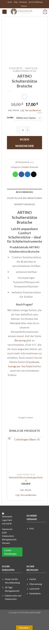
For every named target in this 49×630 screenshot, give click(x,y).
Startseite (15, 68)
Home (9, 2)
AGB (4, 532)
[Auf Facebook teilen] (21, 174)
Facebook (33, 362)
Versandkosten (33, 110)
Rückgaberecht (9, 539)
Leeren (39, 113)
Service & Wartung (36, 2)
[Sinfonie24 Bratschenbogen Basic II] (25, 454)
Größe (10, 117)
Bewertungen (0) (24, 204)
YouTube (26, 366)
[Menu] (4, 12)
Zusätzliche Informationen (24, 198)
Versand (15, 323)
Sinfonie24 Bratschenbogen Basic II (26, 479)
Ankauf (24, 6)
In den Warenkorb (24, 142)
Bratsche (31, 68)
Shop (16, 2)
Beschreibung (24, 192)
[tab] (24, 192)
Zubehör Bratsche (24, 71)
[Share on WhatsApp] (15, 174)
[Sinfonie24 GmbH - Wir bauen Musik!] (21, 11)
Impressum (7, 529)
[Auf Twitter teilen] (27, 174)
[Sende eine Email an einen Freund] (33, 174)
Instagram (14, 366)
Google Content (25, 417)
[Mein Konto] (37, 12)
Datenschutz (8, 536)
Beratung (23, 2)
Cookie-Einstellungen (10, 552)
